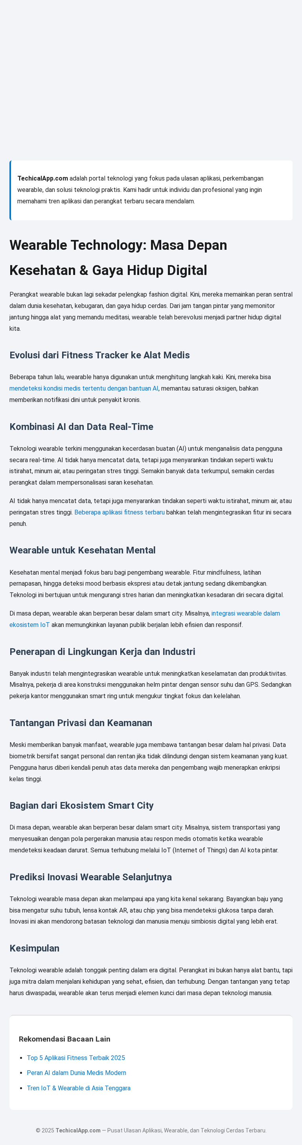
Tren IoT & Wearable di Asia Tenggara (79, 1088)
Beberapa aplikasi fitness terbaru (119, 512)
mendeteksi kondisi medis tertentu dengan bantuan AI (83, 388)
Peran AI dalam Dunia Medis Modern (76, 1073)
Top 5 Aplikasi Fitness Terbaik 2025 (76, 1058)
